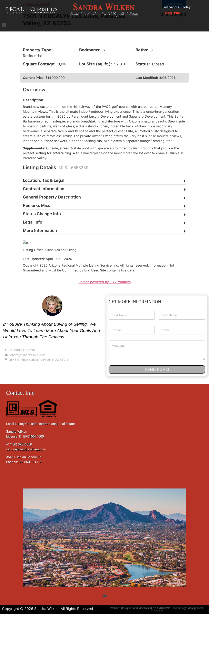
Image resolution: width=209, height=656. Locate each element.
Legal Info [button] (32, 222)
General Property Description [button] (52, 197)
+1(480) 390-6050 (19, 444)
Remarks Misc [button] (36, 205)
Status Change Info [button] (42, 213)
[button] (104, 25)
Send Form (157, 369)
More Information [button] (40, 230)
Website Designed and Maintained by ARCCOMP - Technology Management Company (156, 609)
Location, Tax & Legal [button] (43, 180)
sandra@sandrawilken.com (26, 449)
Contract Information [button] (43, 188)
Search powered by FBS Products (105, 282)
